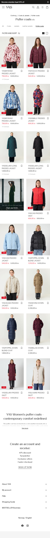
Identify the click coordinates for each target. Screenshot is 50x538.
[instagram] (27, 525)
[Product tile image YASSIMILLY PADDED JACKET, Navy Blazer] (38, 100)
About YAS (6, 484)
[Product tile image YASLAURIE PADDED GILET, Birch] (38, 374)
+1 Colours (5, 79)
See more (25, 428)
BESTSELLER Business (11, 508)
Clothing (14, 15)
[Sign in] (37, 7)
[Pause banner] (48, 2)
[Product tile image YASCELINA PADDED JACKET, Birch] (12, 284)
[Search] (33, 7)
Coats (9, 26)
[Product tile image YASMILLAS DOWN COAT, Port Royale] (38, 329)
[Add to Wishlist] (21, 71)
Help (4, 496)
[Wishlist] (42, 7)
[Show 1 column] (47, 33)
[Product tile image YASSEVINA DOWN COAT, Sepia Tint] (38, 284)
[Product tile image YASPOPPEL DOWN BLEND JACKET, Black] (38, 239)
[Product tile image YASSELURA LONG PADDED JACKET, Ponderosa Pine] (12, 147)
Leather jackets (27, 26)
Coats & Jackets (23, 15)
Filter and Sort (9, 33)
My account (6, 490)
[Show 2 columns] (43, 33)
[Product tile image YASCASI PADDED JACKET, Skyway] (12, 239)
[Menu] (3, 7)
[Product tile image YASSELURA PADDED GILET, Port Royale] (12, 374)
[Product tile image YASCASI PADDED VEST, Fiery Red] (38, 195)
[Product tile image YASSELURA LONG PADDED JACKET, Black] (38, 147)
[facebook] (22, 525)
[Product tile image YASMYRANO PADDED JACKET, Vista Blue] (12, 100)
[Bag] (47, 7)
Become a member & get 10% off (13, 2)
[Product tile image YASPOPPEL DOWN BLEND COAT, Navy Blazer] (12, 329)
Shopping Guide (8, 502)
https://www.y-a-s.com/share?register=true (7, 183)
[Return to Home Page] (9, 7)
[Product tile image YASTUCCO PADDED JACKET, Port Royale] (38, 52)
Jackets (16, 26)
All (3, 26)
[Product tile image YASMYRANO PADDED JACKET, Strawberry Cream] (12, 52)
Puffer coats (40, 26)
